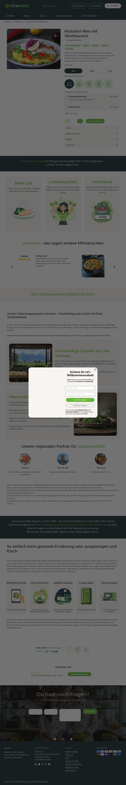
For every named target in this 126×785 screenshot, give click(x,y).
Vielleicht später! (80, 405)
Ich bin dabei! (80, 400)
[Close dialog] (95, 369)
